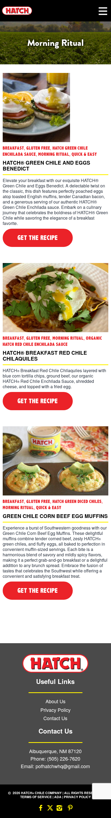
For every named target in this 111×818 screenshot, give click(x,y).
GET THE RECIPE (38, 238)
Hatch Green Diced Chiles (77, 501)
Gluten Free (38, 148)
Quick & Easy (84, 154)
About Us (55, 701)
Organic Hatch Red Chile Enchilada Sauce (52, 341)
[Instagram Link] (59, 808)
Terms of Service (36, 796)
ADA (57, 796)
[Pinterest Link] (70, 808)
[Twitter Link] (50, 808)
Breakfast (13, 148)
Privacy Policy (55, 709)
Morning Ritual (53, 154)
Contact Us (55, 718)
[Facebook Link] (41, 808)
